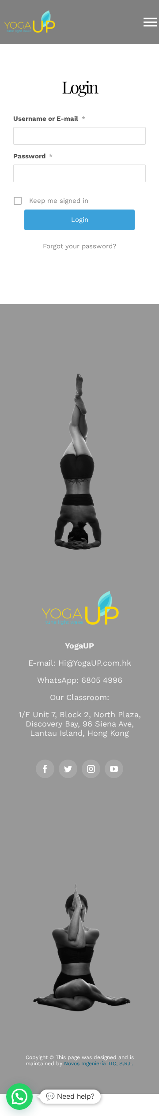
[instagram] (91, 769)
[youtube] (114, 769)
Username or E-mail (49, 119)
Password (33, 156)
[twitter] (68, 769)
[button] (19, 1096)
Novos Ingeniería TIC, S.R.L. (98, 1063)
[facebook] (45, 769)
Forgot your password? (79, 246)
